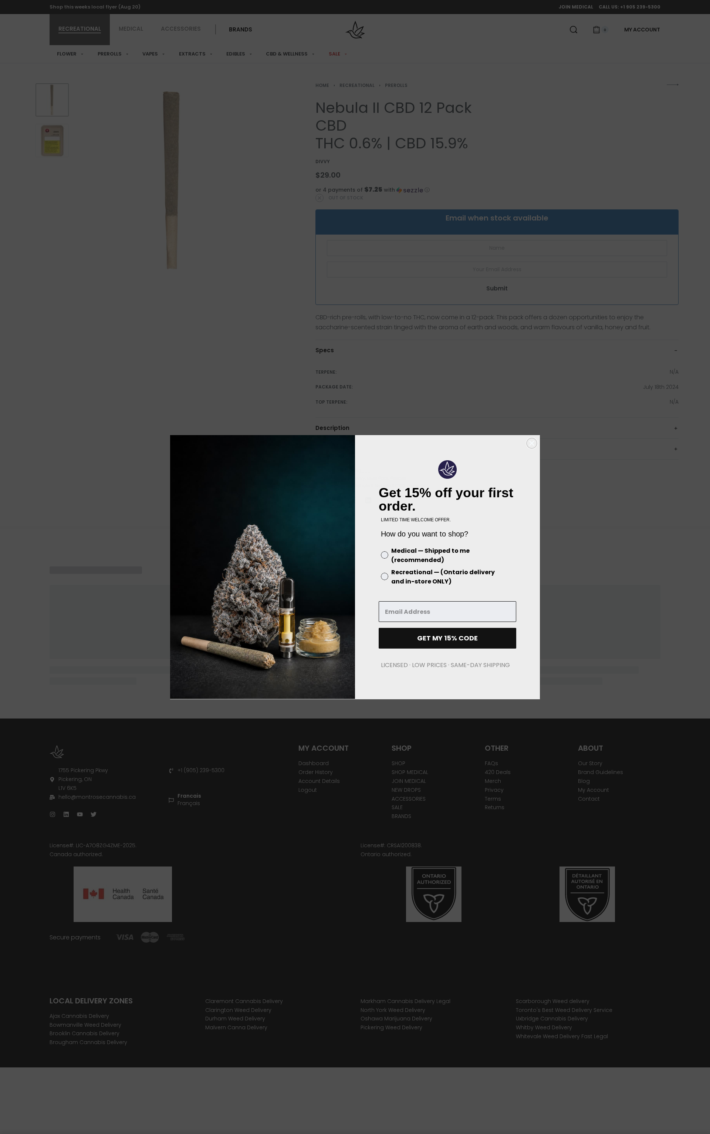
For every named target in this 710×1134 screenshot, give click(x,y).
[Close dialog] (532, 443)
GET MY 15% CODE (447, 638)
